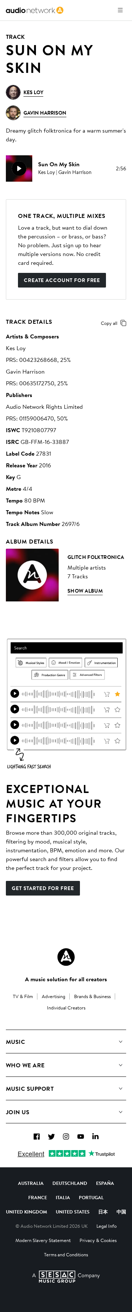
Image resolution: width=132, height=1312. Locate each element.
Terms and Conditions (66, 1254)
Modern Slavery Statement (43, 1240)
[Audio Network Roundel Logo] (66, 957)
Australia (31, 1183)
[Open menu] (120, 10)
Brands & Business (92, 996)
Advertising (53, 996)
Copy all (109, 323)
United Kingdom (26, 1211)
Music (15, 1042)
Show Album (85, 590)
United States (72, 1211)
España (105, 1183)
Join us (17, 1112)
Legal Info (106, 1226)
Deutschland (69, 1183)
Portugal (91, 1197)
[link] (34, 10)
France (37, 1197)
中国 (121, 1211)
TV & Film (23, 996)
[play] (19, 168)
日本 (103, 1211)
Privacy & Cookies (98, 1240)
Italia (63, 1197)
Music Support (30, 1089)
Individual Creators (66, 1007)
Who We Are (25, 1065)
